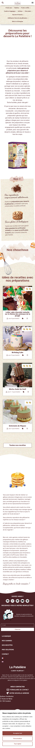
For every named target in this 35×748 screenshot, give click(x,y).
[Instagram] (12, 601)
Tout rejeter (17, 744)
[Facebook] (7, 601)
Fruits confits (25, 8)
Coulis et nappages (10, 11)
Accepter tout (17, 733)
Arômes (20, 11)
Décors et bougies (17, 21)
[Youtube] (22, 601)
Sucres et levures (17, 15)
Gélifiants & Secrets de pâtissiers (17, 18)
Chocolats (28, 11)
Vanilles (16, 8)
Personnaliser (17, 738)
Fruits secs (9, 8)
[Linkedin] (17, 601)
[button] (2, 2)
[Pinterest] (27, 601)
